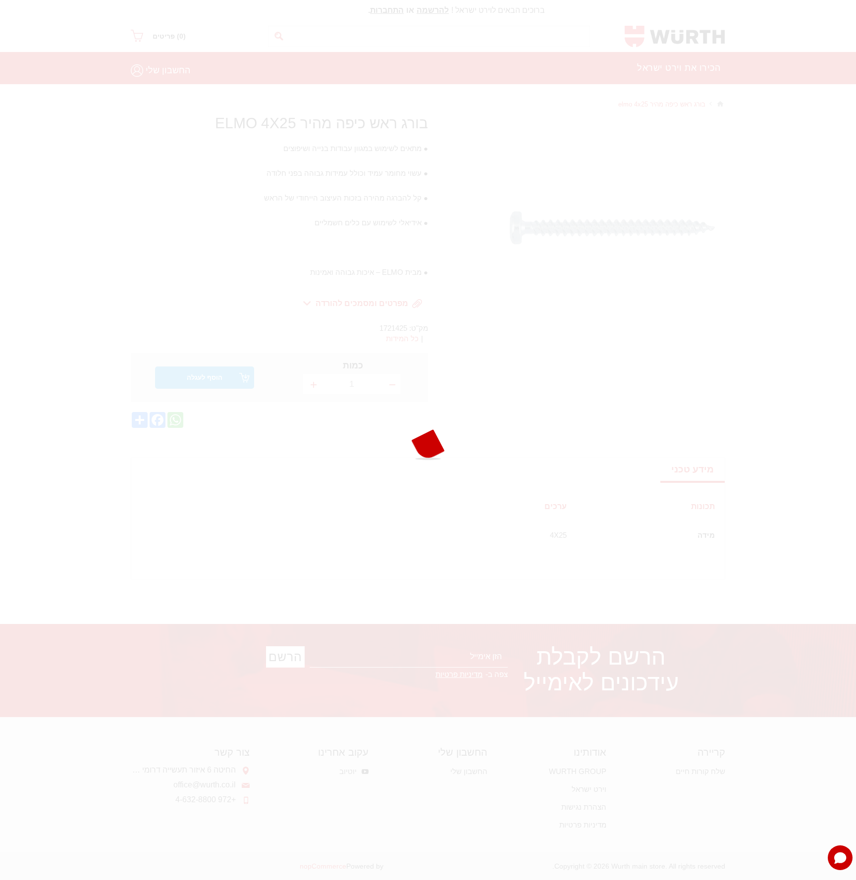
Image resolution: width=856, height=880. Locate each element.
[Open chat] (840, 857)
